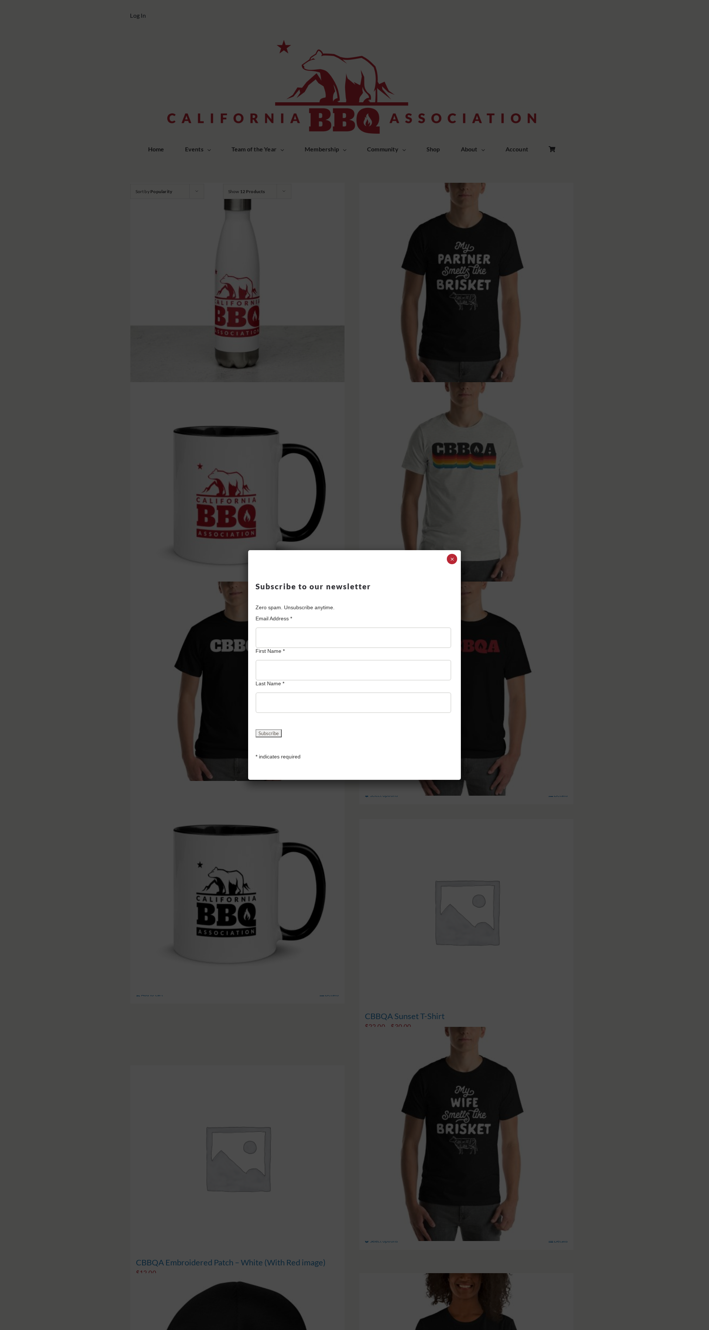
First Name (270, 651)
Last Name (270, 683)
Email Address (274, 618)
